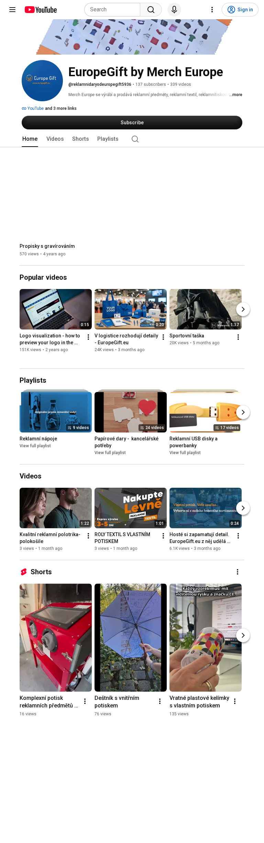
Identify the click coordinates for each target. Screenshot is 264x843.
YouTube (35, 108)
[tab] (30, 139)
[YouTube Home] (40, 9)
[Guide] (12, 9)
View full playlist (35, 445)
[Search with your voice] (174, 9)
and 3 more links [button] (61, 108)
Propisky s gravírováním (47, 246)
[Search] (151, 9)
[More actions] (88, 337)
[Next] (243, 309)
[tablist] (132, 139)
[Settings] (212, 9)
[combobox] (114, 9)
